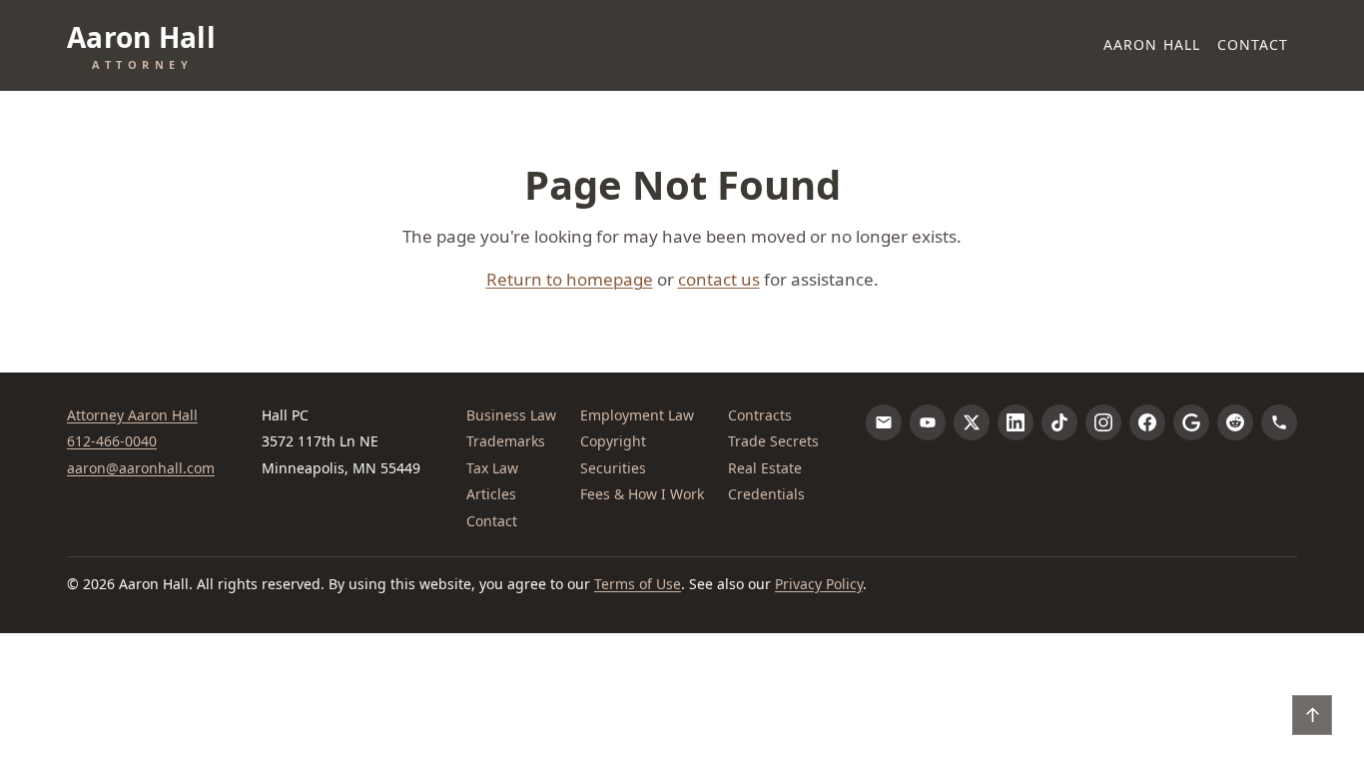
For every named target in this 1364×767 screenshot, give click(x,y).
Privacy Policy (819, 583)
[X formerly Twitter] (972, 422)
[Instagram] (1103, 422)
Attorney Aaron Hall (132, 414)
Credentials (766, 493)
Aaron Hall (1151, 44)
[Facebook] (1147, 422)
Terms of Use (637, 583)
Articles (491, 493)
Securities (613, 467)
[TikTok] (1059, 422)
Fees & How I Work (642, 493)
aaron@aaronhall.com (141, 467)
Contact (1253, 44)
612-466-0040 (112, 440)
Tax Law (492, 467)
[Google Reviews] (1191, 422)
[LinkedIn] (1015, 422)
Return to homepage (569, 279)
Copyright (613, 440)
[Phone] (1279, 422)
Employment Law (637, 414)
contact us (719, 279)
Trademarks (505, 440)
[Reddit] (1235, 422)
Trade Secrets (773, 440)
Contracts (760, 414)
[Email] (884, 422)
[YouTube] (928, 422)
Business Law (511, 414)
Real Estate (765, 467)
